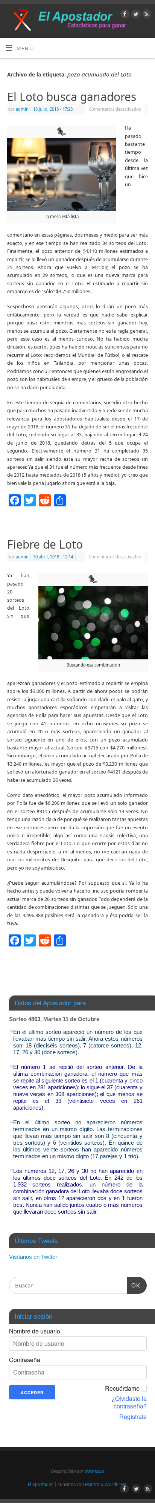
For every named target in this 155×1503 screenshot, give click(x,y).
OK (133, 1285)
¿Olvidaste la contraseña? (129, 1402)
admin (22, 109)
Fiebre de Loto (45, 544)
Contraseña (24, 1359)
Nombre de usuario (34, 1331)
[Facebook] (124, 15)
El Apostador (40, 1484)
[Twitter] (134, 15)
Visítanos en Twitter (33, 1257)
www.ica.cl (94, 1471)
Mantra (92, 1484)
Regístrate (133, 1416)
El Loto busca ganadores (71, 96)
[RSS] (145, 15)
